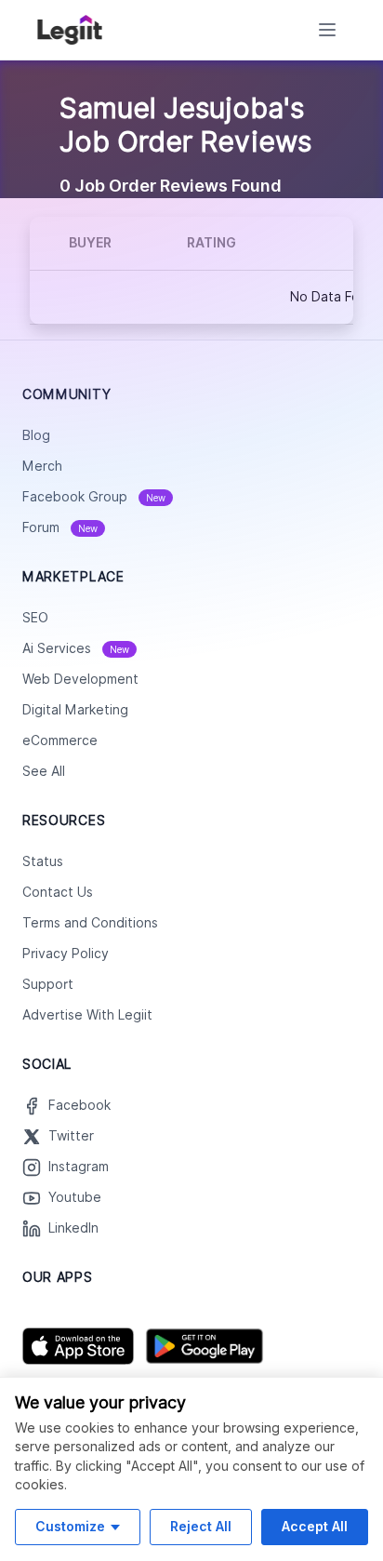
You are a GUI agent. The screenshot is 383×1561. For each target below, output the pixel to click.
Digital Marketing (75, 709)
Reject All (200, 1526)
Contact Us (57, 892)
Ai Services (75, 648)
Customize (70, 1526)
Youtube (74, 1197)
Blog (36, 435)
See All (43, 771)
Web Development (80, 679)
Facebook (79, 1105)
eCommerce (60, 740)
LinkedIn (73, 1228)
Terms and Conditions (90, 922)
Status (42, 861)
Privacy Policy (65, 953)
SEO (35, 617)
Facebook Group (93, 496)
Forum (60, 527)
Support (47, 984)
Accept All (315, 1526)
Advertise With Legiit (87, 1014)
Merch (42, 466)
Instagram (78, 1166)
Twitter (71, 1135)
